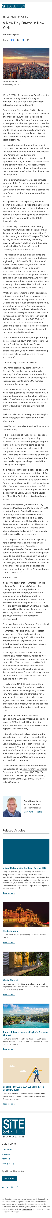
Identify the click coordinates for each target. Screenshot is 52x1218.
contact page (27, 1209)
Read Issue (8, 1049)
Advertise (6, 1154)
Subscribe (9, 1178)
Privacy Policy (8, 1163)
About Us (6, 1158)
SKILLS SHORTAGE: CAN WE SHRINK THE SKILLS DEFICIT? (23, 1088)
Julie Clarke (42, 1207)
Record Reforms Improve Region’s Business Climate (25, 1033)
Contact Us (7, 1149)
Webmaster (15, 1212)
